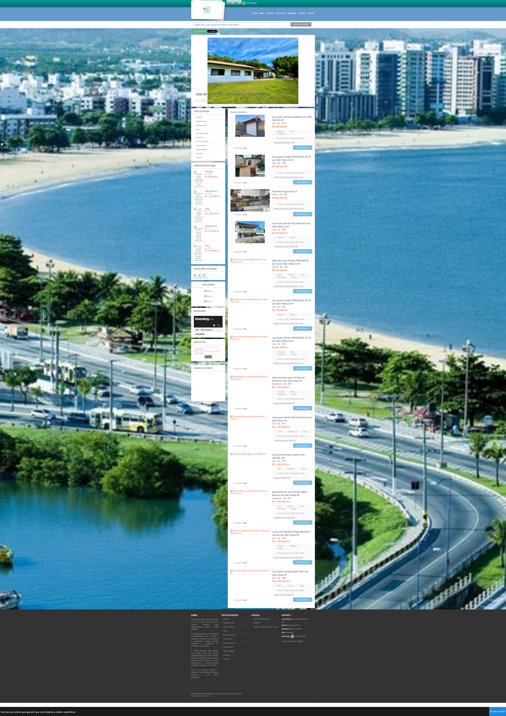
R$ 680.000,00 (279, 166)
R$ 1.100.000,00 (280, 387)
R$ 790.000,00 (279, 270)
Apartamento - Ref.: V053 (282, 384)
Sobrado (199, 153)
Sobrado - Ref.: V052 (280, 267)
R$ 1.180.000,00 (280, 426)
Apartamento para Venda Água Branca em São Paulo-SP (289, 493)
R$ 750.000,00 (279, 232)
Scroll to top (309, 693)
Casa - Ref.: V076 (279, 123)
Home (254, 13)
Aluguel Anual (201, 121)
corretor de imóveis (202, 696)
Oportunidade (201, 149)
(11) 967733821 (300, 636)
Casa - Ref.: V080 (279, 163)
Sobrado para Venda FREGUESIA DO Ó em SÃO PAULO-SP (290, 262)
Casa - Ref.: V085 (279, 307)
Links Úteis (281, 13)
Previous (191, 70)
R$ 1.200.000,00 (280, 464)
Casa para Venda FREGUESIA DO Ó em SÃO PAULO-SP (291, 158)
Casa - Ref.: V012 (279, 424)
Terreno (199, 157)
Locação (270, 13)
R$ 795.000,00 (279, 310)
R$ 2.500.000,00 (280, 581)
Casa (198, 129)
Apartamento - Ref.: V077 (282, 498)
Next (314, 70)
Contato (302, 13)
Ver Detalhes (302, 147)
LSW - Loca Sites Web (233, 693)
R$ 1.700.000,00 (280, 541)
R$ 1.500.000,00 (280, 501)
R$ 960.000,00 (279, 347)
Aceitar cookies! (497, 711)
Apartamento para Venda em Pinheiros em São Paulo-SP (288, 379)
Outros (311, 13)
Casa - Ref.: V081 (279, 230)
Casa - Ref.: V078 (279, 461)
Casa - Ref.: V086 (279, 578)
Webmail (257, 623)
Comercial (200, 137)
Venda (262, 13)
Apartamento (201, 125)
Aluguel (199, 117)
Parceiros (292, 13)
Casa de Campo (202, 133)
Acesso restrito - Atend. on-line (265, 627)
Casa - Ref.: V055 (279, 344)
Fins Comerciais (202, 141)
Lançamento (201, 145)
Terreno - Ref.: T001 (279, 194)
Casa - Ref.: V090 (279, 538)
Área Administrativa (261, 618)
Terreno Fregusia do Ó (284, 191)
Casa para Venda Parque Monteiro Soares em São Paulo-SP (291, 533)
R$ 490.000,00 (279, 126)
